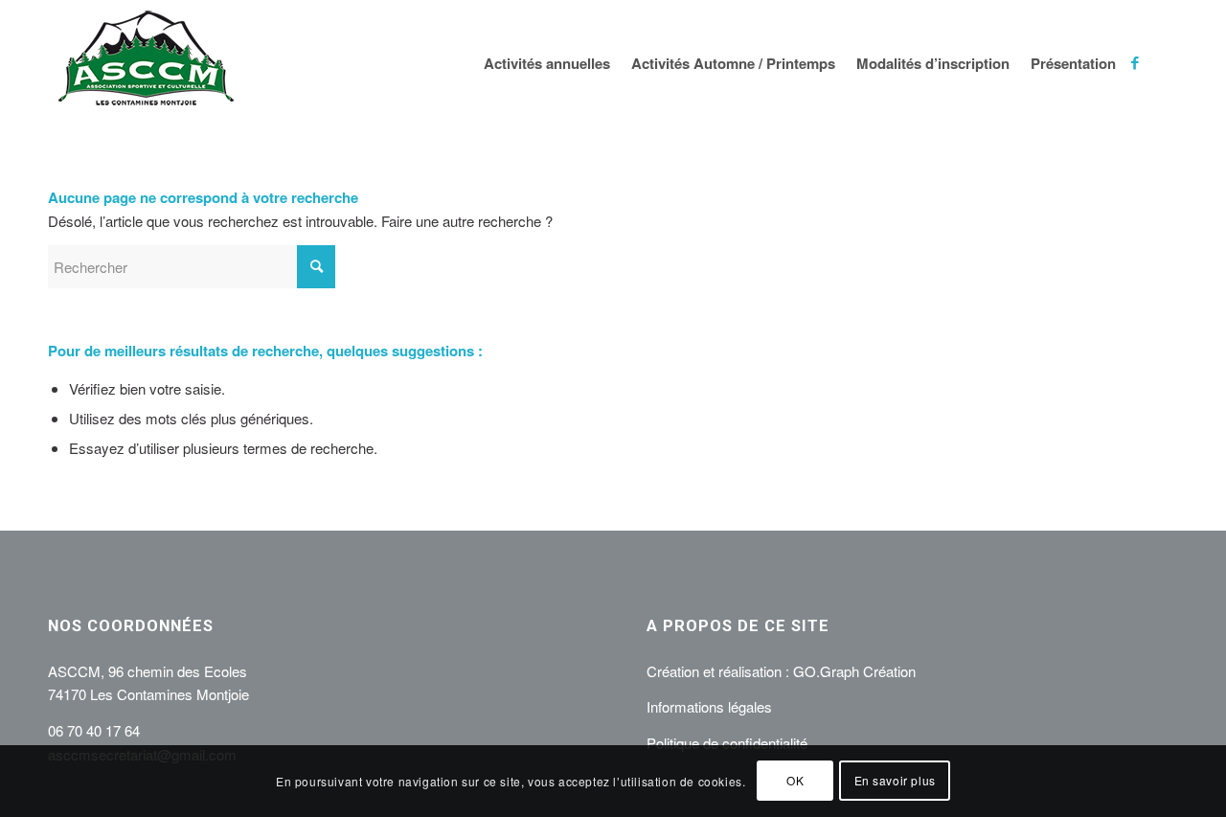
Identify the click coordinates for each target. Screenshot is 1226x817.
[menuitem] (549, 63)
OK (795, 780)
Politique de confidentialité (727, 743)
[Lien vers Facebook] (1135, 62)
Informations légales (709, 706)
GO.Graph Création (854, 671)
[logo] (146, 63)
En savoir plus (895, 780)
